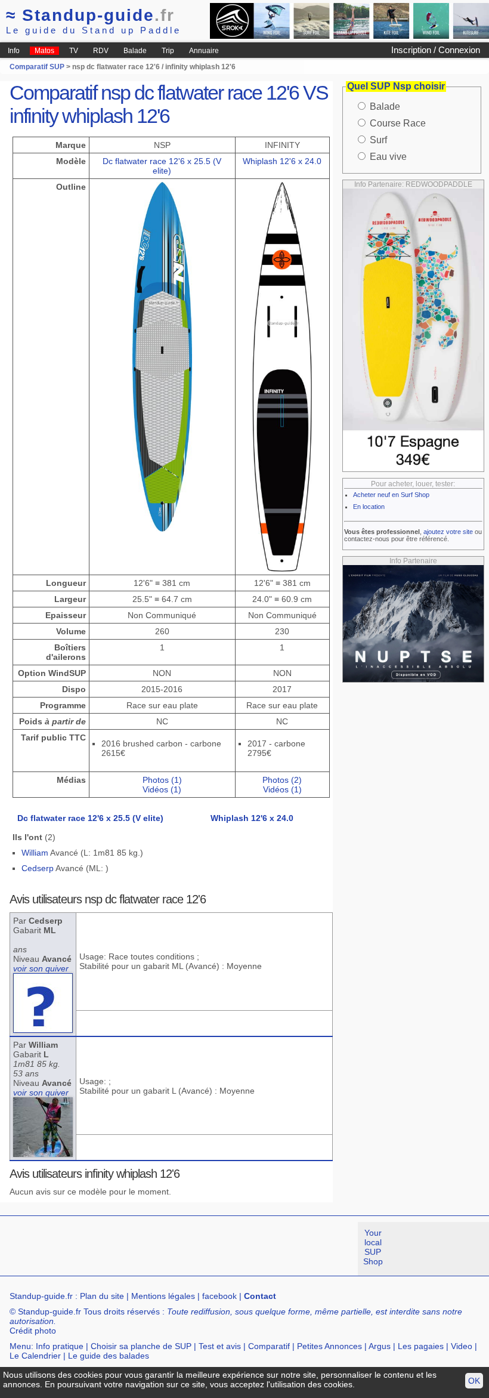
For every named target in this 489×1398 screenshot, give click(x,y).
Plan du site (102, 1296)
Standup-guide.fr (41, 1296)
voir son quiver (41, 968)
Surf (378, 140)
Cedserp (37, 868)
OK (474, 1380)
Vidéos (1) (162, 789)
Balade (135, 51)
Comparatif (269, 1346)
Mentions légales (163, 1296)
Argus (380, 1346)
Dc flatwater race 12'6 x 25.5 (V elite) (162, 165)
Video (461, 1346)
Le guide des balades (108, 1355)
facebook (219, 1296)
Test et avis (220, 1346)
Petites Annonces (329, 1346)
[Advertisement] (217, 1249)
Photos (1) (162, 780)
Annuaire (204, 51)
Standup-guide (90, 15)
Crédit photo (33, 1330)
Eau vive (388, 157)
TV (73, 51)
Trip (168, 51)
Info (14, 51)
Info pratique (59, 1346)
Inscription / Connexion (435, 50)
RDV (101, 51)
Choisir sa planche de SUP (141, 1346)
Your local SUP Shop (373, 1247)
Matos (44, 51)
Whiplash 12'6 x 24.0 (282, 161)
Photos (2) (282, 780)
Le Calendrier (35, 1355)
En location (369, 506)
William (34, 852)
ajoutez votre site (448, 531)
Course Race (398, 123)
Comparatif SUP (38, 67)
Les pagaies (421, 1346)
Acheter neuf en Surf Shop (391, 494)
